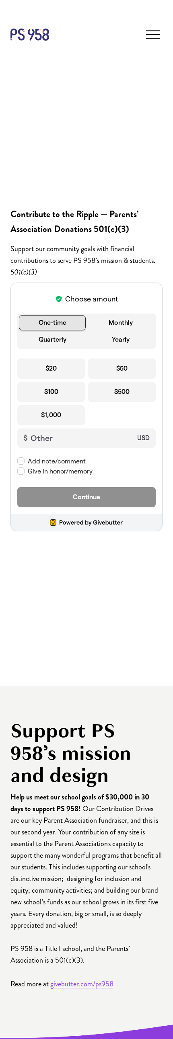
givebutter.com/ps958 (81, 984)
